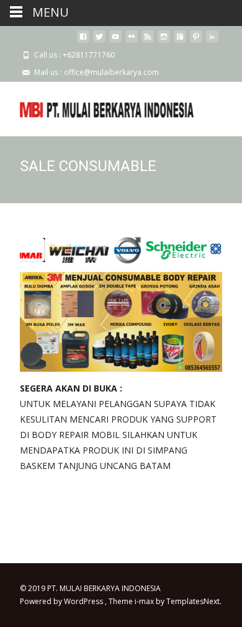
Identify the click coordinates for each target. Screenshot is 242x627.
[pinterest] (196, 41)
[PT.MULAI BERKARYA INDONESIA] (97, 106)
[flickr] (131, 41)
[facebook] (83, 41)
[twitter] (99, 41)
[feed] (147, 41)
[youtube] (115, 41)
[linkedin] (212, 41)
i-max (145, 601)
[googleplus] (180, 41)
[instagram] (164, 41)
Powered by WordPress (62, 601)
